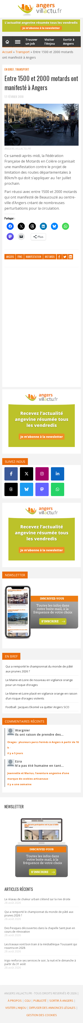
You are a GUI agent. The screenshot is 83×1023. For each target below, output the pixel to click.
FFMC (19, 256)
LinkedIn (70, 256)
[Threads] (11, 489)
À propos (15, 1001)
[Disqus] (41, 328)
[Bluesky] (26, 489)
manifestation (33, 256)
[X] (26, 474)
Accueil (7, 52)
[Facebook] (11, 474)
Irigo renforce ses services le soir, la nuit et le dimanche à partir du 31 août (40, 962)
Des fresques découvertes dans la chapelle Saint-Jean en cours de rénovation (39, 930)
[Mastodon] (42, 489)
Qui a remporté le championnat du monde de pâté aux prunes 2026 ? (38, 913)
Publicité (39, 1001)
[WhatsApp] (57, 489)
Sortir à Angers (61, 1001)
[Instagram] (42, 474)
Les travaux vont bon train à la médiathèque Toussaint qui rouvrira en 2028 (40, 946)
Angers (10, 256)
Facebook (59, 256)
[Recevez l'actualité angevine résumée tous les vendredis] (41, 26)
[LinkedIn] (57, 474)
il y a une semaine (19, 784)
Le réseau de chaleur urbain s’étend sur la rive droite (37, 899)
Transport (22, 52)
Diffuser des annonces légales (52, 1008)
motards (49, 256)
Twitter (65, 256)
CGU (28, 1001)
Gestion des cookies (41, 1015)
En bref (9, 69)
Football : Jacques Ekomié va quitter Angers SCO (37, 707)
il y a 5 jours (15, 753)
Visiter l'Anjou (15, 1008)
